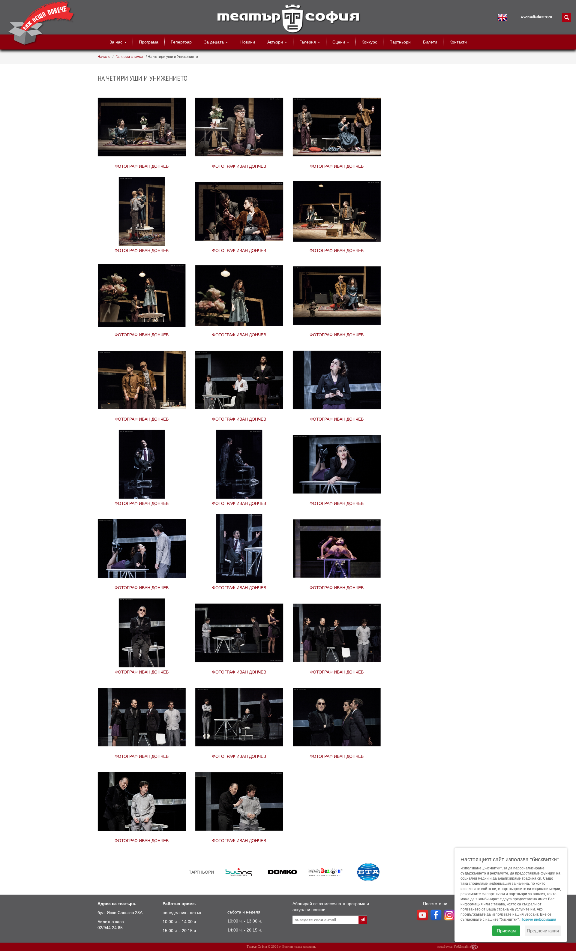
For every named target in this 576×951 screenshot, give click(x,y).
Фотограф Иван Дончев (142, 127)
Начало (104, 57)
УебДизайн (462, 946)
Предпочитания (543, 930)
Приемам (506, 930)
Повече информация (538, 919)
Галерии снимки (130, 57)
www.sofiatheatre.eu (536, 17)
